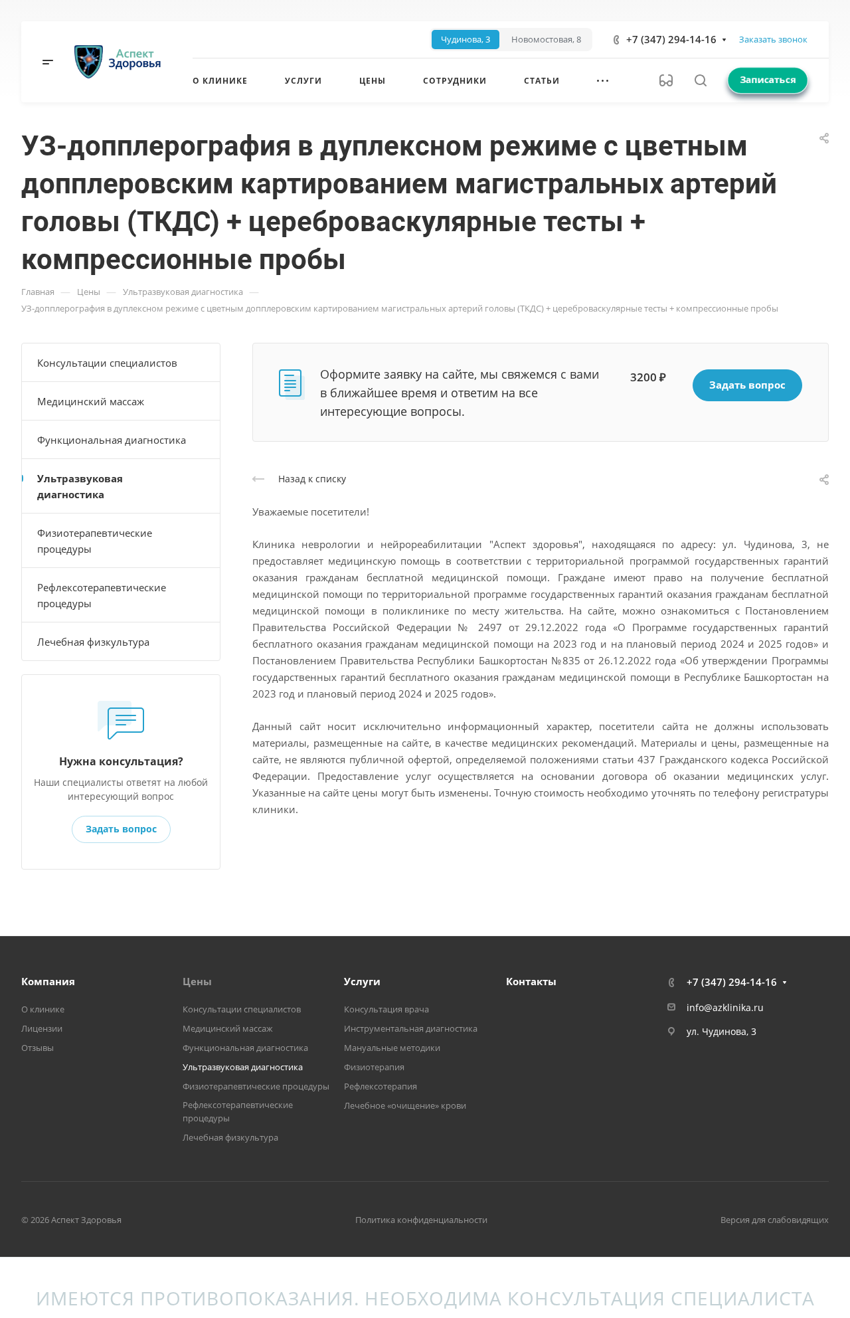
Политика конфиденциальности (421, 1220)
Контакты (531, 981)
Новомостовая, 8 (546, 39)
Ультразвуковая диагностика (80, 486)
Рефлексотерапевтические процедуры (101, 595)
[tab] (465, 39)
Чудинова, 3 (465, 39)
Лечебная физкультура (93, 641)
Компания (48, 981)
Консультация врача (386, 1009)
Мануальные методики (392, 1048)
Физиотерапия (374, 1067)
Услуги (362, 981)
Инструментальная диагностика (410, 1028)
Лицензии (41, 1028)
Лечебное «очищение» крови (405, 1105)
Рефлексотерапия (380, 1086)
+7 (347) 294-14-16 (671, 39)
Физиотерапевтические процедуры (94, 540)
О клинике (42, 1009)
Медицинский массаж (90, 401)
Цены (197, 981)
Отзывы (37, 1048)
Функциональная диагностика (111, 439)
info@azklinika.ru (725, 1007)
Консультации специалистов (107, 362)
